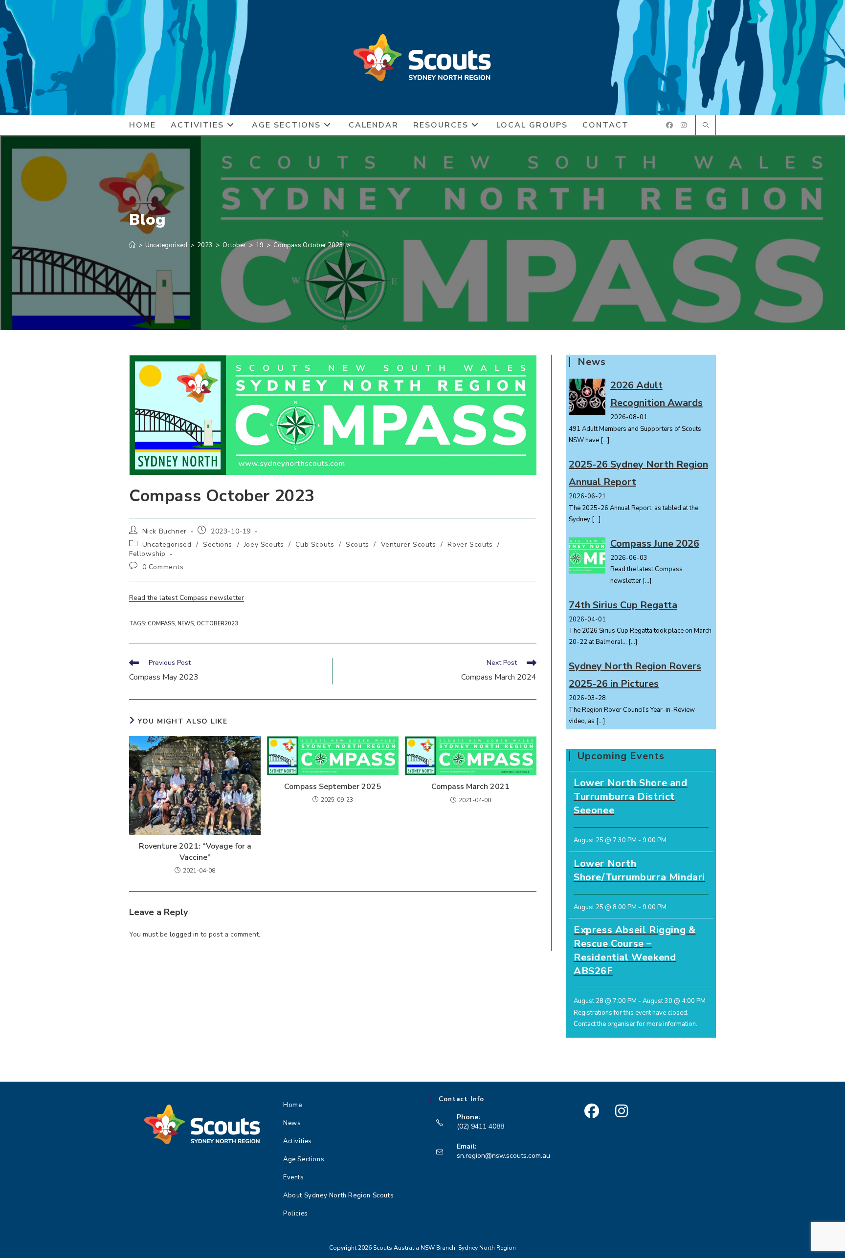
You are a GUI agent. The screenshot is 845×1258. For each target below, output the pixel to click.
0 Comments (163, 567)
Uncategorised (167, 544)
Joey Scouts (264, 544)
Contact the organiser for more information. (635, 1024)
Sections (217, 544)
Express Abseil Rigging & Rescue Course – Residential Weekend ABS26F (634, 950)
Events (293, 1177)
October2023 (217, 623)
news (186, 623)
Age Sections (303, 1159)
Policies (295, 1213)
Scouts (357, 544)
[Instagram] (621, 1111)
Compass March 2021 (470, 786)
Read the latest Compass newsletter (186, 597)
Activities (297, 1141)
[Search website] (705, 126)
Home (292, 1105)
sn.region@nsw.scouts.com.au (503, 1155)
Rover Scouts (469, 544)
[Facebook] (591, 1111)
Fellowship (147, 553)
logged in (184, 934)
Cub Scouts (314, 544)
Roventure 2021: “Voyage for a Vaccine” (195, 851)
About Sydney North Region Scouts (338, 1195)
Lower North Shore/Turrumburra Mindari (639, 870)
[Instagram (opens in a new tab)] (683, 125)
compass (161, 623)
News (292, 1123)
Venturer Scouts (408, 544)
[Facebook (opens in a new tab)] (669, 125)
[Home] (132, 245)
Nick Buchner (164, 531)
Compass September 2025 (332, 786)
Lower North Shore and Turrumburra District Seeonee (631, 796)
